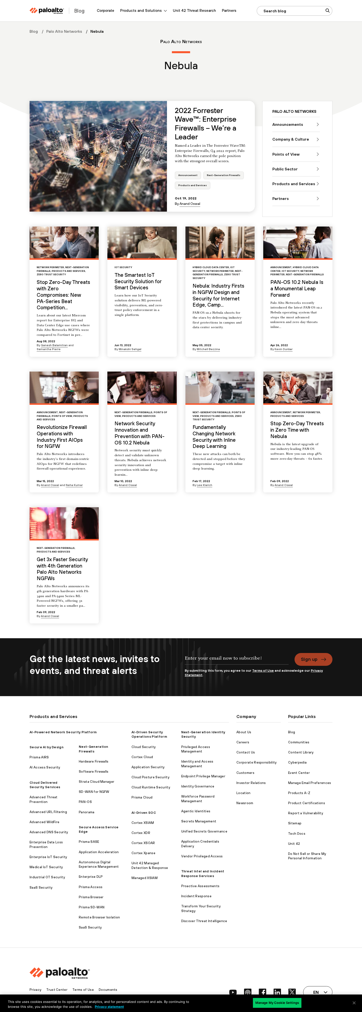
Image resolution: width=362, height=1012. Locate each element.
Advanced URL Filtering (48, 812)
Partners (229, 10)
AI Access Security (45, 767)
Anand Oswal (190, 204)
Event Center (299, 773)
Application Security (148, 767)
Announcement (187, 175)
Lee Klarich (204, 485)
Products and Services (192, 185)
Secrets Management (198, 821)
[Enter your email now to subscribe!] (237, 660)
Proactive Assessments (200, 886)
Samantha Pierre (49, 349)
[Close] (354, 1002)
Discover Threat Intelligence (204, 921)
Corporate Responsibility (256, 762)
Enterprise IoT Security (48, 857)
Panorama (87, 812)
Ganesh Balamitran (54, 345)
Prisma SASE (89, 842)
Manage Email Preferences (309, 783)
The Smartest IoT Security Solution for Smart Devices (138, 281)
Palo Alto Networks (64, 31)
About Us (243, 732)
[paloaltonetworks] (47, 11)
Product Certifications (306, 803)
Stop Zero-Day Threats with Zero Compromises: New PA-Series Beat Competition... (63, 294)
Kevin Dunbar (284, 349)
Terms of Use (263, 670)
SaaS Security (41, 887)
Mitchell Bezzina (208, 349)
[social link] (233, 992)
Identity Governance (197, 786)
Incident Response (196, 896)
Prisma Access (90, 887)
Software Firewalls (94, 771)
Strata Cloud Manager (96, 781)
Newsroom (244, 803)
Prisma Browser (91, 897)
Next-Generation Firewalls (223, 175)
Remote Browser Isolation (99, 917)
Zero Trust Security (51, 274)
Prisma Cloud (142, 797)
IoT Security (123, 267)
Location (243, 793)
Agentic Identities (196, 811)
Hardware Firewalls (94, 761)
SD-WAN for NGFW (94, 792)
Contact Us (245, 752)
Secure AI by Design (47, 747)
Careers (242, 742)
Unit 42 (294, 844)
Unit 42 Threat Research (194, 10)
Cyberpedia (297, 762)
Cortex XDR (141, 833)
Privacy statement (109, 1007)
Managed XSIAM (145, 878)
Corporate (105, 10)
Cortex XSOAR (143, 843)
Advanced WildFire (44, 822)
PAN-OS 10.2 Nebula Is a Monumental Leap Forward (296, 288)
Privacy (35, 990)
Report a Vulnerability (305, 813)
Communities (299, 742)
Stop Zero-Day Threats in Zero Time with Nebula (297, 430)
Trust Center (56, 990)
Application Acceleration (99, 852)
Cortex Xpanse (143, 853)
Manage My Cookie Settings (277, 1003)
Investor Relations (251, 783)
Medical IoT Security (46, 867)
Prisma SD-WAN (91, 907)
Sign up (309, 659)
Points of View (62, 416)
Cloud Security (144, 747)
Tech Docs (296, 833)
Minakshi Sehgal (130, 349)
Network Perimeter (50, 267)
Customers (245, 773)
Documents (108, 990)
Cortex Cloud (142, 757)
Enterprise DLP (91, 877)
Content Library (301, 752)
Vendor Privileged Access (202, 856)
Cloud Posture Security (150, 777)
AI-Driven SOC (144, 813)
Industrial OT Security (47, 877)
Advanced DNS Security (49, 832)
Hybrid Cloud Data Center (211, 267)
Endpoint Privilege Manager (203, 776)
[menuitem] (105, 10)
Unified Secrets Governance (204, 831)
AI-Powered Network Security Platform (63, 732)
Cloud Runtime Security (151, 787)
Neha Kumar (74, 485)
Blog (34, 31)
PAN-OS (85, 802)
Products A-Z (299, 793)
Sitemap (294, 823)
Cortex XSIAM (143, 823)
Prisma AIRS (39, 757)
